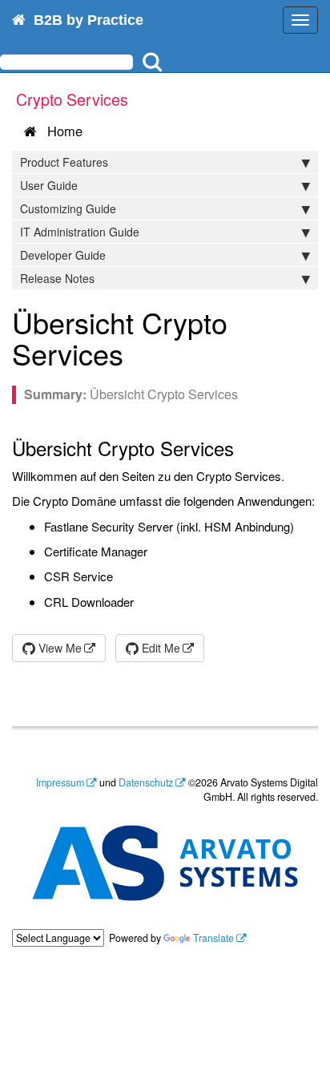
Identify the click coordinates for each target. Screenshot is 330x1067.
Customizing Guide (68, 208)
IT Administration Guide (79, 232)
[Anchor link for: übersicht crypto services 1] (138, 352)
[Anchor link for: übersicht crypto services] (243, 448)
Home (60, 130)
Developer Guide (63, 255)
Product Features (64, 162)
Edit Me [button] (159, 648)
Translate (213, 938)
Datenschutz (146, 782)
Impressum (60, 782)
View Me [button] (58, 648)
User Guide (49, 185)
